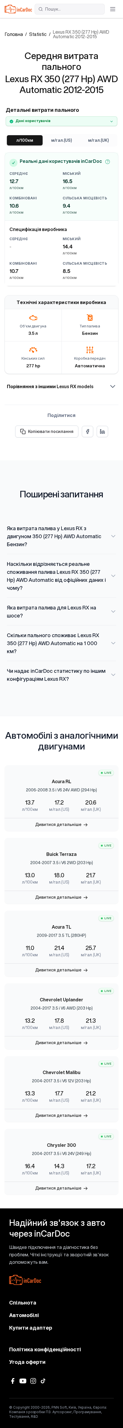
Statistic (38, 34)
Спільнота (22, 1303)
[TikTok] (43, 1381)
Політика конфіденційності (45, 1349)
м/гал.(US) (61, 140)
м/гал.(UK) (98, 140)
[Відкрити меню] (112, 9)
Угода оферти (27, 1362)
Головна (14, 34)
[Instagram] (33, 1381)
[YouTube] (22, 1381)
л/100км (24, 140)
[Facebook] (12, 1381)
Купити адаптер (30, 1328)
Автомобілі (24, 1315)
